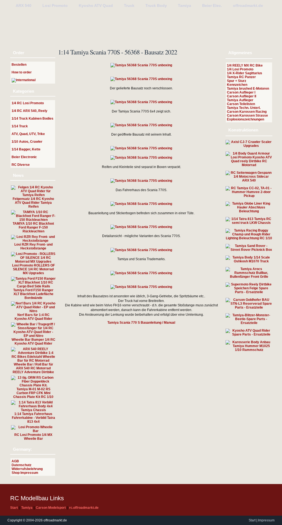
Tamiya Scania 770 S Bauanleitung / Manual (141, 323)
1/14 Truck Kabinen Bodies (32, 118)
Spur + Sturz (236, 81)
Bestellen (19, 65)
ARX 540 (23, 5)
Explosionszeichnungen (245, 119)
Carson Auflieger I (241, 92)
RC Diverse (21, 165)
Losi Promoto (55, 5)
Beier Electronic (24, 157)
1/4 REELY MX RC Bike (245, 65)
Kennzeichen (237, 85)
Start (252, 520)
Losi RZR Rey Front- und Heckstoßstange (33, 246)
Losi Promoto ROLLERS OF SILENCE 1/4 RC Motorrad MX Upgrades (33, 269)
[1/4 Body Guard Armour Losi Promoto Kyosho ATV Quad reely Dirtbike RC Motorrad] (249, 165)
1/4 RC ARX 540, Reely (29, 111)
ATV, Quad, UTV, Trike (28, 134)
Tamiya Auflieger (240, 100)
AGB (15, 461)
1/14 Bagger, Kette (26, 149)
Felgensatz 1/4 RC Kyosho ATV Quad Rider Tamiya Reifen (33, 202)
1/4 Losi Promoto (240, 69)
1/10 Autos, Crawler (27, 142)
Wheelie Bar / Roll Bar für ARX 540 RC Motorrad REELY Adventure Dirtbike (33, 368)
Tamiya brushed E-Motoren (248, 88)
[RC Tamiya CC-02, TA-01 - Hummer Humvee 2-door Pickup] (249, 196)
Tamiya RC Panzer (241, 77)
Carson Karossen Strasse (247, 115)
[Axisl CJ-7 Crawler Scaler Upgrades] (249, 146)
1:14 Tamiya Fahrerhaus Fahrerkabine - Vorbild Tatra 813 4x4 (33, 418)
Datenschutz (21, 465)
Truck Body (156, 5)
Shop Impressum (25, 473)
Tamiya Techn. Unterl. (244, 108)
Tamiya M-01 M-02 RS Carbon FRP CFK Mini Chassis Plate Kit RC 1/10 (33, 393)
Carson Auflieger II (241, 96)
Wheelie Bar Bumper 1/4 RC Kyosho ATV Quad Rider (33, 341)
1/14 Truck (20, 126)
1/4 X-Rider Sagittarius (244, 73)
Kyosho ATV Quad (96, 5)
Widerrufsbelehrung (27, 469)
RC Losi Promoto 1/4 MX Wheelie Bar (33, 437)
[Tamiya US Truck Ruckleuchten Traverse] (249, 211)
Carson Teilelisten (241, 104)
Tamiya (184, 5)
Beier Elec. (212, 5)
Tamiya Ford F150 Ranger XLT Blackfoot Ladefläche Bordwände (33, 294)
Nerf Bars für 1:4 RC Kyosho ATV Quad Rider (33, 317)
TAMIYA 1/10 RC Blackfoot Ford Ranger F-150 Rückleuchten (33, 227)
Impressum (266, 520)
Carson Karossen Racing (247, 112)
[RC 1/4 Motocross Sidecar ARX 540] (249, 180)
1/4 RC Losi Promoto (28, 103)
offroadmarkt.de (248, 5)
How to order (22, 72)
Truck (129, 5)
